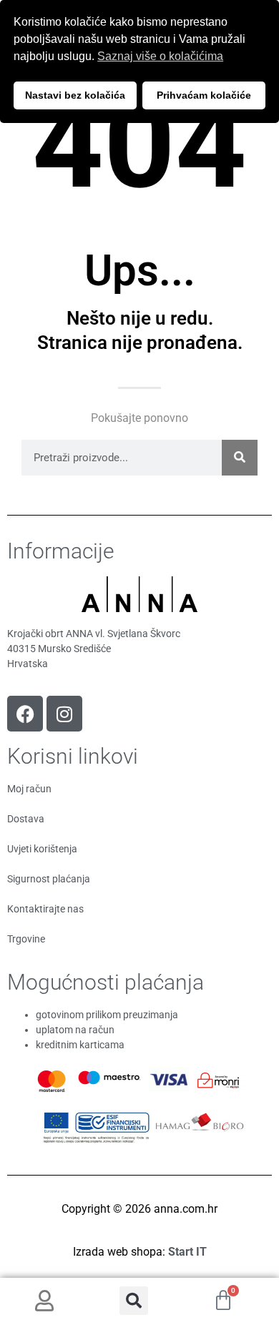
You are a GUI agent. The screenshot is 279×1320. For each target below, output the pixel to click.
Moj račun (29, 788)
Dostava (25, 818)
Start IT (187, 1252)
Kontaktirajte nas (45, 909)
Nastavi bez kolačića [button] (75, 95)
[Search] (240, 458)
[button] (133, 1300)
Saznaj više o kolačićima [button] (160, 56)
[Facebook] (25, 714)
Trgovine (26, 939)
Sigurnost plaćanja (48, 879)
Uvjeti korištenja (42, 848)
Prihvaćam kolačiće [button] (204, 95)
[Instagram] (64, 714)
